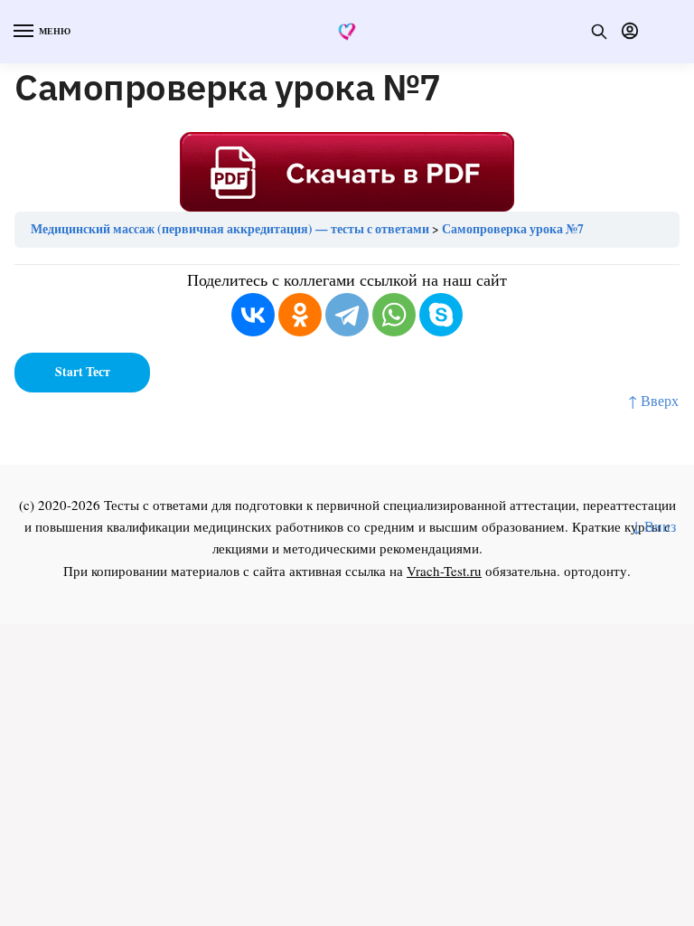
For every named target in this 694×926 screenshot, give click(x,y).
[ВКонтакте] (253, 314)
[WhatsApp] (394, 314)
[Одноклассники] (300, 314)
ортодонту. (597, 571)
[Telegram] (347, 314)
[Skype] (441, 314)
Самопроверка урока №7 (513, 229)
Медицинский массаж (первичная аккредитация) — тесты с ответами (230, 229)
